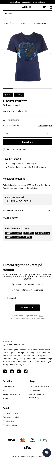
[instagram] (5, 371)
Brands (6, 399)
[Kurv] (51, 7)
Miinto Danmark (13, 345)
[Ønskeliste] (44, 7)
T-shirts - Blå (42, 233)
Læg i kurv (27, 142)
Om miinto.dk (8, 387)
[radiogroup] (27, 287)
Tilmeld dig (27, 307)
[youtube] (19, 371)
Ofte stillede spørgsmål (39, 387)
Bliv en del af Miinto (11, 395)
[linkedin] (12, 371)
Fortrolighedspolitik (11, 417)
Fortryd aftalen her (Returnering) (37, 396)
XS (7, 133)
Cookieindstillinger (11, 425)
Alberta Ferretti (15, 101)
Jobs (5, 391)
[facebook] (25, 371)
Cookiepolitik (8, 421)
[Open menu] (4, 7)
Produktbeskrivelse (14, 179)
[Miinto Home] (27, 7)
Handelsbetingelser (11, 413)
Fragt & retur (10, 218)
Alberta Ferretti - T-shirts (18, 237)
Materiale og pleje (13, 210)
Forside (5, 23)
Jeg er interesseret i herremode (29, 290)
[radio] (13, 284)
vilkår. (41, 316)
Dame (14, 23)
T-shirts (24, 23)
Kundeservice (34, 391)
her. (43, 318)
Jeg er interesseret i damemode (29, 284)
